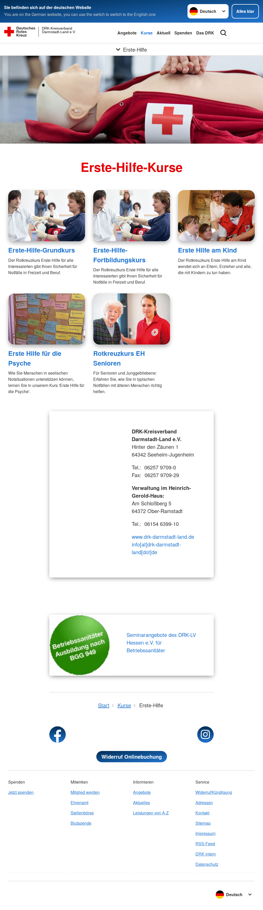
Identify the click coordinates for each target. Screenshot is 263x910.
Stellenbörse (82, 813)
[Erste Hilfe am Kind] (216, 215)
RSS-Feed (205, 844)
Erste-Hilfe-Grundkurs (41, 250)
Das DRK (205, 33)
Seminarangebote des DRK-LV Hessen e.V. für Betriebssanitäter (161, 642)
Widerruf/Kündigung (213, 792)
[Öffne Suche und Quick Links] (223, 33)
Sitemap (203, 823)
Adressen (204, 802)
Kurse (147, 33)
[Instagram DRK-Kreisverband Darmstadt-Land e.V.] (205, 734)
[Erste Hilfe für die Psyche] (46, 319)
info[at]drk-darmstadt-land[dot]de (156, 548)
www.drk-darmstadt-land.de (163, 536)
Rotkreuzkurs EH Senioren (119, 358)
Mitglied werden (85, 792)
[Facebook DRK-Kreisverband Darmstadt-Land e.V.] (57, 734)
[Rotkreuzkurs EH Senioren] (131, 319)
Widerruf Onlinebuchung (131, 756)
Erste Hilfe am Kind (207, 250)
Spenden (183, 33)
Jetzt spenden (21, 792)
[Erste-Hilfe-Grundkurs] (46, 215)
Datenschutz (206, 864)
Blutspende (81, 823)
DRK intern (205, 854)
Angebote (127, 33)
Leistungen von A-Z (151, 813)
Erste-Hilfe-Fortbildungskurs (119, 254)
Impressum (205, 833)
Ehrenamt (79, 802)
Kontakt (202, 813)
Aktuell (163, 33)
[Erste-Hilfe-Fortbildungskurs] (131, 215)
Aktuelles (141, 802)
